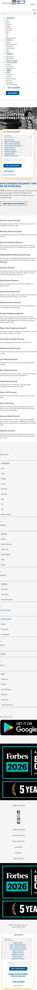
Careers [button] (9, 54)
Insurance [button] (10, 18)
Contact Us (4, 549)
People (3, 624)
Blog (3, 674)
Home (3, 473)
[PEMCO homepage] (18, 2)
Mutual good (6, 619)
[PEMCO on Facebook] (18, 812)
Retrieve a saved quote (9, 174)
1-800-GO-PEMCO (18, 805)
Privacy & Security (18, 841)
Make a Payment (6, 544)
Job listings (5, 589)
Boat (2, 499)
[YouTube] (18, 823)
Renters (3, 478)
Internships (5, 594)
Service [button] (9, 40)
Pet (2, 504)
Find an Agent (10, 48)
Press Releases (6, 689)
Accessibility (18, 847)
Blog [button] (8, 72)
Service (4, 534)
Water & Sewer (6, 514)
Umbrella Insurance (11, 155)
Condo (3, 484)
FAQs (3, 559)
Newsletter (5, 699)
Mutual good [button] (11, 62)
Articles (3, 684)
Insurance (5, 463)
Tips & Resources (12, 84)
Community (5, 629)
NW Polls (4, 694)
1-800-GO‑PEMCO (8, 171)
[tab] (18, 452)
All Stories (4, 679)
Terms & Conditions (18, 835)
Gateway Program (7, 599)
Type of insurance (7, 135)
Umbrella (4, 489)
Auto (2, 468)
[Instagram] (18, 815)
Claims (3, 539)
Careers (4, 584)
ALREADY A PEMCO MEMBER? (18, 975)
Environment (5, 634)
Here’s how (3, 262)
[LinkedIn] (18, 819)
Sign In (33, 4)
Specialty (9, 30)
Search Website (18, 858)
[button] (14, 88)
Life (2, 509)
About (3, 654)
